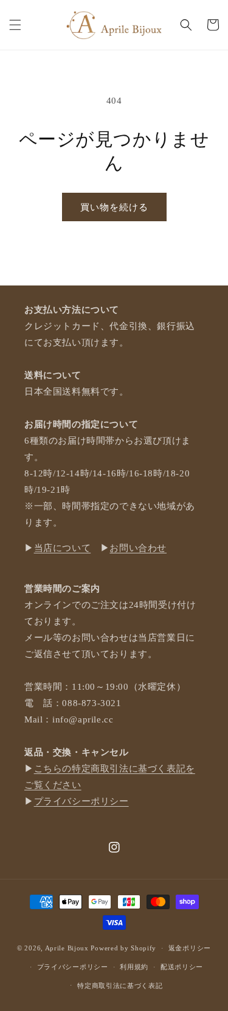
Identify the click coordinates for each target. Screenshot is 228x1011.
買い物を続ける (114, 207)
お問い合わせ (138, 548)
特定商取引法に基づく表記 (119, 985)
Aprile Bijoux (67, 948)
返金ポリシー (189, 948)
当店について (62, 548)
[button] (15, 25)
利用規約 (134, 966)
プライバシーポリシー (81, 801)
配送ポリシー (182, 966)
